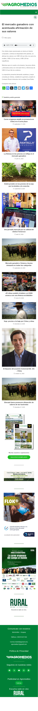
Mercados (7, 38)
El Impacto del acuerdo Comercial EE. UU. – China (19, 370)
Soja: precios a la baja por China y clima (19, 321)
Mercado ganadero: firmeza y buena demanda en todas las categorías (19, 264)
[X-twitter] (14, 670)
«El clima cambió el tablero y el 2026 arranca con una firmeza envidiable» (19, 294)
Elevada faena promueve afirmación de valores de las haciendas (19, 403)
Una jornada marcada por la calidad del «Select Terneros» (19, 231)
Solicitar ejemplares (19, 457)
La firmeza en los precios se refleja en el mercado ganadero (19, 155)
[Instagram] (24, 670)
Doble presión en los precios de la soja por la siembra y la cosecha (19, 185)
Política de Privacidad (18, 651)
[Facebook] (9, 670)
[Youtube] (19, 670)
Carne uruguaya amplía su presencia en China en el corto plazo (19, 120)
